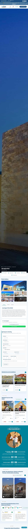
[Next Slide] (25, 372)
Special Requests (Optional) (7, 359)
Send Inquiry (6, 364)
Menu (17, 6)
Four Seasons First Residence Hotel (6, 386)
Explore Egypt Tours (19, 399)
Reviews (12, 304)
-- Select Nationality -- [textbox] (7, 349)
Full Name (4, 336)
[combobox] (14, 349)
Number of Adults (6, 356)
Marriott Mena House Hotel (20, 385)
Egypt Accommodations (7, 266)
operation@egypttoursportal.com (6, 1)
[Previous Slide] (23, 372)
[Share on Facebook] (12, 493)
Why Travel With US (14, 429)
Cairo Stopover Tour (6, 412)
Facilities (8, 304)
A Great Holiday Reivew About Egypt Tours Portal (6, 495)
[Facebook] (8, 0)
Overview (4, 304)
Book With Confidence (14, 427)
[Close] (26, 3)
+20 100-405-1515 (4, 0)
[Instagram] (9, 0)
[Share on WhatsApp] (12, 496)
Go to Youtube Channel (17, 475)
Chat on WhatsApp (14, 326)
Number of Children (13, 356)
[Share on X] (12, 495)
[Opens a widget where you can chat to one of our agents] (3, 528)
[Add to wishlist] (12, 375)
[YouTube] (10, 0)
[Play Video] (8, 488)
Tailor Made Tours (23, 6)
